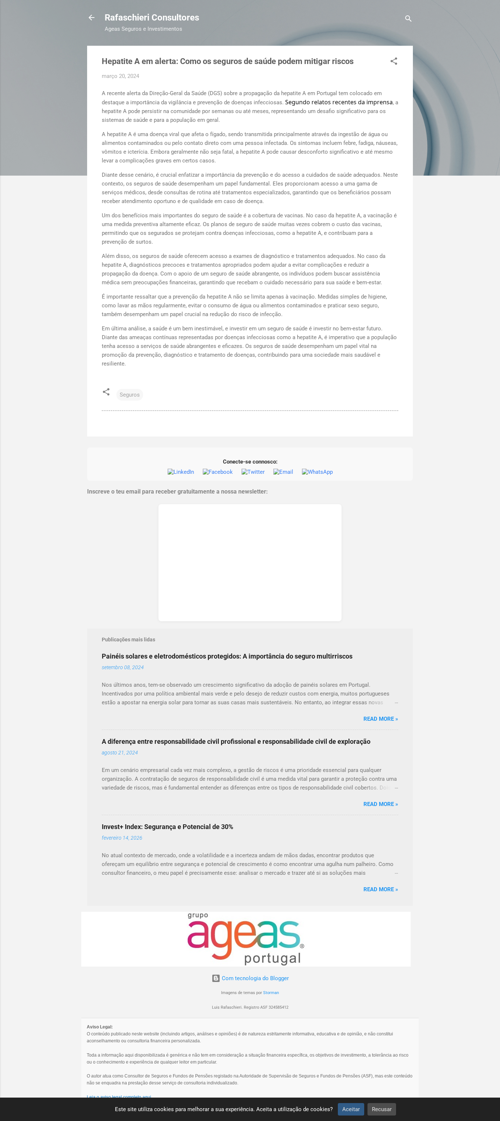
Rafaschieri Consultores (152, 17)
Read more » (380, 719)
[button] (393, 62)
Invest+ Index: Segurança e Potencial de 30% (167, 827)
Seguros (130, 394)
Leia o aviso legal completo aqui (119, 1097)
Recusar (382, 1109)
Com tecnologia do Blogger (254, 978)
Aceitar (351, 1109)
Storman (271, 992)
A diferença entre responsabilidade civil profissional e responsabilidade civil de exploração (236, 741)
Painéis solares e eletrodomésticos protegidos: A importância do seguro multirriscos (227, 656)
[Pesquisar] (408, 20)
